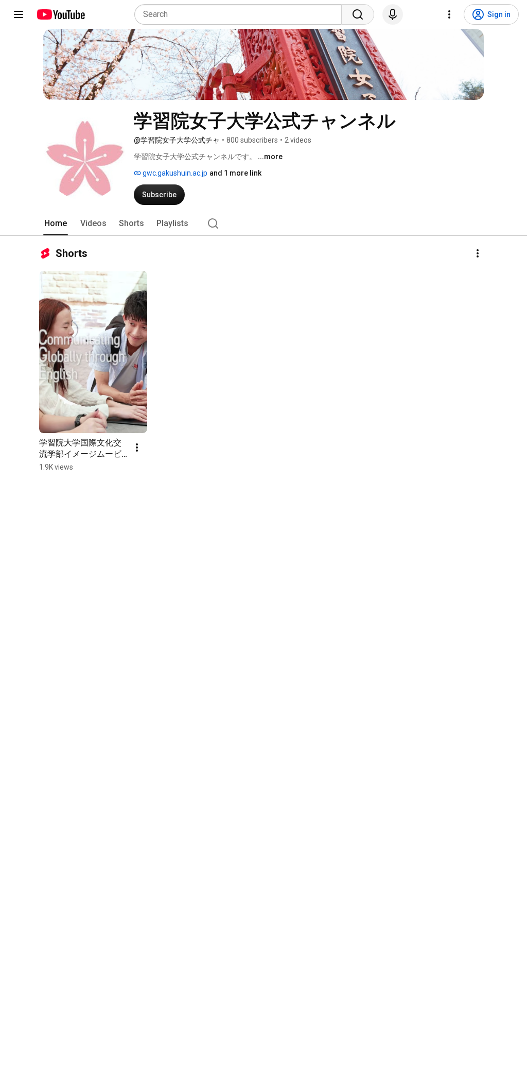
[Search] (357, 14)
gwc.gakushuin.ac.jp (174, 173)
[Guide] (18, 14)
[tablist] (263, 223)
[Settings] (449, 14)
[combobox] (241, 14)
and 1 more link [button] (235, 173)
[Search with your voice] (392, 14)
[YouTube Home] (60, 14)
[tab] (55, 223)
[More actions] (477, 253)
